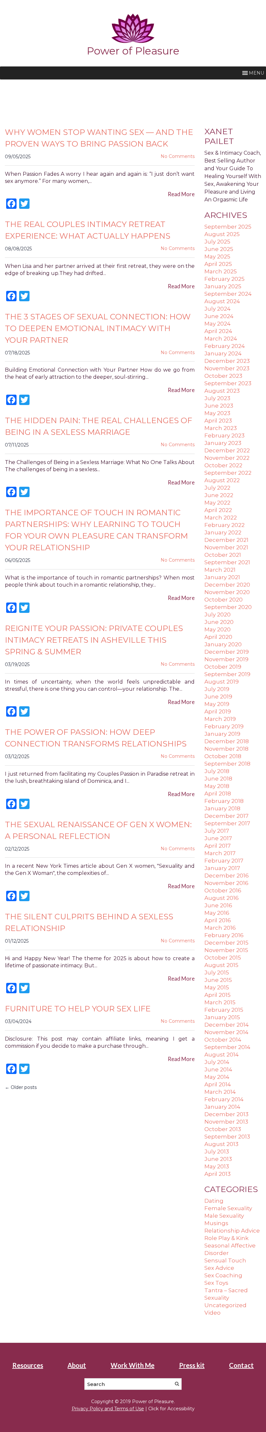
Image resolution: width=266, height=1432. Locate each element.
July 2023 (217, 398)
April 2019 (217, 711)
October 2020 (223, 599)
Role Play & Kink (226, 1238)
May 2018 (216, 786)
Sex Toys (216, 1283)
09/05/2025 (17, 157)
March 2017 (220, 853)
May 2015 (216, 987)
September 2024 (228, 294)
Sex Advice (219, 1268)
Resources (27, 1365)
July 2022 (217, 487)
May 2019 (216, 704)
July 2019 (216, 689)
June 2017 (218, 838)
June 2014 (218, 1069)
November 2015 (226, 950)
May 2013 (216, 1166)
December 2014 (226, 1024)
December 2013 (226, 1114)
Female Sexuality (228, 1208)
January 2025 (222, 286)
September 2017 (227, 823)
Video (212, 1312)
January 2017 (222, 868)
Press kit (192, 1365)
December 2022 (227, 450)
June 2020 (219, 622)
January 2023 (222, 443)
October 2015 (222, 957)
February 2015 (223, 1010)
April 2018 (217, 793)
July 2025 (217, 241)
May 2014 (216, 1077)
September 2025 (227, 226)
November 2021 (226, 547)
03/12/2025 (17, 756)
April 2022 (218, 510)
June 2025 (218, 249)
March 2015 (220, 1002)
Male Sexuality (224, 1215)
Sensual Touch (225, 1260)
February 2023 (224, 435)
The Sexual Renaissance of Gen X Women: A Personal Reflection (98, 830)
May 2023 (217, 413)
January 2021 (222, 577)
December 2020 (227, 584)
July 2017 (216, 831)
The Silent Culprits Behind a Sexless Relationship (89, 922)
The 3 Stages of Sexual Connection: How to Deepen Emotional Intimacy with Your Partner (98, 328)
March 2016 (220, 928)
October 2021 (222, 555)
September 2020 (228, 607)
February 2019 (224, 726)
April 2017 (217, 845)
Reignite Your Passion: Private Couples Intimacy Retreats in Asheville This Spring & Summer (94, 640)
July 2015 (216, 972)
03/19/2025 (17, 664)
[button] (256, 72)
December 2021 (226, 540)
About (76, 1365)
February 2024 (224, 346)
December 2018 (226, 741)
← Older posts (21, 1087)
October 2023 (223, 376)
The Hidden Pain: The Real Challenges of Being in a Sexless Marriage (98, 426)
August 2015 (221, 965)
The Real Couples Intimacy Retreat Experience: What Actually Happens (87, 230)
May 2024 (217, 323)
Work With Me (132, 1365)
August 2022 (222, 480)
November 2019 (226, 659)
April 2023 (218, 420)
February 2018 (224, 801)
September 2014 (227, 1047)
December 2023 (227, 361)
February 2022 (224, 525)
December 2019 (226, 652)
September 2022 (227, 473)
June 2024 (219, 316)
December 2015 (226, 942)
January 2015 (222, 1017)
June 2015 (218, 980)
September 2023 (227, 383)
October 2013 (222, 1129)
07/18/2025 (17, 353)
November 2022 (226, 458)
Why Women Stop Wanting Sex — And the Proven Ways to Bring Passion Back (99, 138)
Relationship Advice (232, 1230)
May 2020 (217, 629)
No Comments (178, 156)
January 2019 (222, 734)
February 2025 (224, 279)
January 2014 (222, 1107)
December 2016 (226, 875)
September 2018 (227, 763)
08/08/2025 (18, 249)
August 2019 (221, 681)
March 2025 (220, 271)
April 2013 (217, 1174)
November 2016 (226, 883)
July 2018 (216, 771)
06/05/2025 (17, 560)
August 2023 (222, 391)
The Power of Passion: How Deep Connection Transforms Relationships (96, 737)
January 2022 (222, 532)
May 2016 (216, 913)
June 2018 (218, 778)
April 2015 (217, 995)
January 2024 (223, 353)
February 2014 (224, 1099)
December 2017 (226, 816)
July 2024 (217, 308)
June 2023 (218, 405)
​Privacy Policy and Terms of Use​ (108, 1409)
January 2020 (223, 644)
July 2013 (216, 1151)
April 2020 (218, 637)
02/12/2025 (17, 849)
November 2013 (226, 1121)
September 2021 (227, 562)
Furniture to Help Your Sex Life (78, 1008)
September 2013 (227, 1136)
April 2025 (218, 264)
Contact (241, 1365)
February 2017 (223, 860)
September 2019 (227, 674)
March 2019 (220, 719)
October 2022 (223, 465)
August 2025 (222, 234)
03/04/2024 (18, 1021)
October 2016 (222, 890)
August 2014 (221, 1054)
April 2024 (218, 331)
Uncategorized (225, 1305)
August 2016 (221, 898)
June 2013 (218, 1159)
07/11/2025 (17, 445)
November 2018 (226, 749)
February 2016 (224, 935)
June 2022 (218, 495)
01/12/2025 (17, 941)
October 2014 (222, 1039)
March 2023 (220, 428)
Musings (216, 1223)
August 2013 (221, 1144)
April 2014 (217, 1084)
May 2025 (217, 256)
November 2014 (226, 1032)
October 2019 (222, 666)
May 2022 (217, 502)
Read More (181, 194)
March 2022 (220, 517)
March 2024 (220, 338)
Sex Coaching (223, 1275)
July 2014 (216, 1062)
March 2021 (220, 570)
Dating (214, 1201)
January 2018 (222, 808)
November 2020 (227, 592)
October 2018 (222, 756)
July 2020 (217, 614)
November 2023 (226, 368)
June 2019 (218, 696)
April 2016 (217, 920)
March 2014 (220, 1092)
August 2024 (222, 301)
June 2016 (218, 905)
